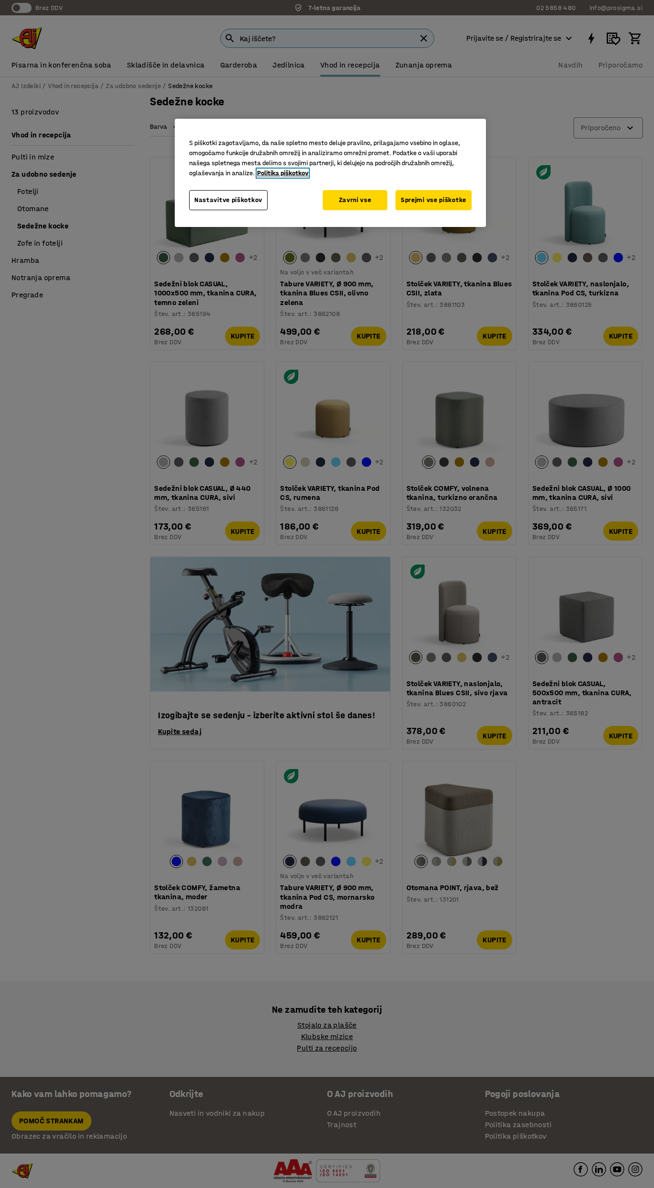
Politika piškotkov (282, 173)
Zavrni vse (355, 200)
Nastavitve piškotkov (228, 200)
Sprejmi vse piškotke (433, 200)
